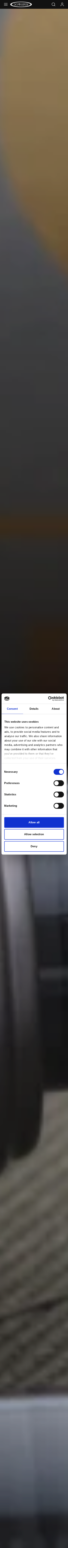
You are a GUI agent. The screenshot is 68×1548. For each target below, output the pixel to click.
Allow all (34, 822)
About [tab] (56, 708)
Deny (34, 846)
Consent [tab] (12, 708)
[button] (5, 4)
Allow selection (34, 834)
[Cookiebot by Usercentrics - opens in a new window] (48, 698)
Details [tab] (34, 708)
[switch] (58, 783)
